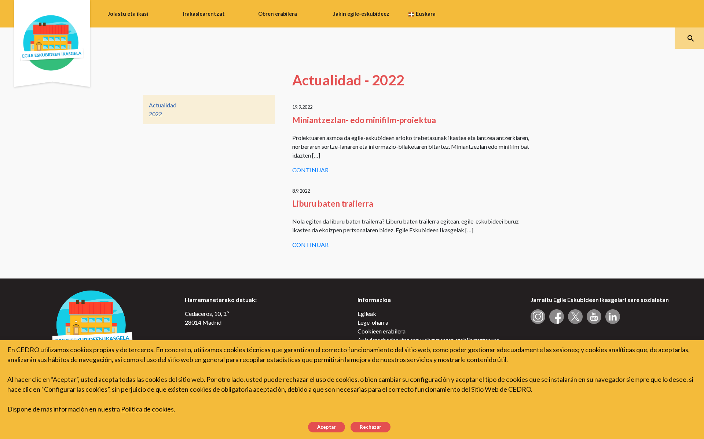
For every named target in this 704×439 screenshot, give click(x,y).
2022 (155, 113)
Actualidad (162, 105)
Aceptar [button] (326, 427)
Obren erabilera (277, 14)
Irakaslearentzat (204, 14)
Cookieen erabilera (382, 331)
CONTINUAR (310, 169)
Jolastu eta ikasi (128, 14)
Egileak (367, 313)
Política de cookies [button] (147, 409)
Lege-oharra (373, 322)
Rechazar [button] (370, 427)
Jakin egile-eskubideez (361, 14)
